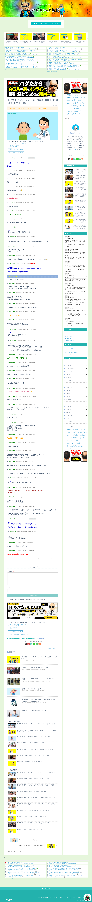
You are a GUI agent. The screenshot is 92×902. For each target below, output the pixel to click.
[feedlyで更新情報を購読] (37, 644)
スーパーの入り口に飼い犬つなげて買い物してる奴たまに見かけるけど (20, 54)
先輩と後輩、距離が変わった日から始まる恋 (58, 862)
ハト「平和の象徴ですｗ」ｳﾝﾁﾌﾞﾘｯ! (12, 63)
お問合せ (79, 897)
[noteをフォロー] (31, 644)
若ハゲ (42, 638)
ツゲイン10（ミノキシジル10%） (73, 108)
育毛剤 (27, 638)
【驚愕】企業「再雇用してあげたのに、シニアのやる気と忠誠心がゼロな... (65, 48)
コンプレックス (12, 638)
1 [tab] (44, 46)
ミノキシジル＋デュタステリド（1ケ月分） (75, 103)
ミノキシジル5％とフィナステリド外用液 (15, 149)
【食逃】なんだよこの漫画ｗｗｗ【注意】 (58, 68)
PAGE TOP (46, 888)
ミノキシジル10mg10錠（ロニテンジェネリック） (17, 143)
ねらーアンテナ (68, 332)
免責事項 (73, 897)
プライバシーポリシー (65, 897)
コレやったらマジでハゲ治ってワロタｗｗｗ (46, 23)
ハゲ (23, 638)
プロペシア (10, 148)
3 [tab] (48, 46)
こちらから (73, 149)
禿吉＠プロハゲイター (76, 133)
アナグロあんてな (68, 336)
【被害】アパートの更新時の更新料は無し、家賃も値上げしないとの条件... (65, 59)
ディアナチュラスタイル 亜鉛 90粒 (74, 110)
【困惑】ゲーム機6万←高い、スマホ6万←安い (59, 60)
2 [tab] (46, 46)
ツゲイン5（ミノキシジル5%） (13, 145)
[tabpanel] (12, 38)
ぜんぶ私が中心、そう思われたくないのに (15, 862)
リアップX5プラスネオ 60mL (72, 111)
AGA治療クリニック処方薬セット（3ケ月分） (76, 97)
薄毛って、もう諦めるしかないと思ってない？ (48, 897)
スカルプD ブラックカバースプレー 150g (75, 113)
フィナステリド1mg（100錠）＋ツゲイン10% (76, 102)
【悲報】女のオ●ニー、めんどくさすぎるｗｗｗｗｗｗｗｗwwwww (19, 57)
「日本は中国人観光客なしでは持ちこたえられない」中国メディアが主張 (20, 48)
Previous (4, 38)
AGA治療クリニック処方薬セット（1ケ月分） (76, 95)
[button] (85, 118)
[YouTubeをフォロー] (28, 644)
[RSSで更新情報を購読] (39, 644)
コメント (10, 571)
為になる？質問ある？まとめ (71, 352)
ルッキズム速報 (68, 354)
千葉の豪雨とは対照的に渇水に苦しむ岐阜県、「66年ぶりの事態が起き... (20, 59)
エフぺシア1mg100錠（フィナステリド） (75, 100)
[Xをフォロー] (26, 644)
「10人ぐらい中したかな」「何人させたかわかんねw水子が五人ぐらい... (20, 66)
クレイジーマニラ (68, 350)
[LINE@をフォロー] (34, 644)
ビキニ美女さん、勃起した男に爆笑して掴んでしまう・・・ (18, 51)
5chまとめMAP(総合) (69, 340)
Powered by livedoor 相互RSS (9, 69)
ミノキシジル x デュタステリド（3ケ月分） (16, 152)
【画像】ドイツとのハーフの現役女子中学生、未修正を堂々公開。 (63, 69)
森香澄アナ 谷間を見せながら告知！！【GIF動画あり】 (17, 53)
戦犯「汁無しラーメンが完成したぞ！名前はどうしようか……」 (18, 64)
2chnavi (66, 334)
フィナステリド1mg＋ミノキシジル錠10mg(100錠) (77, 99)
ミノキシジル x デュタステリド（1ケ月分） (16, 151)
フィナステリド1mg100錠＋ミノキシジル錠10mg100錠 (18, 154)
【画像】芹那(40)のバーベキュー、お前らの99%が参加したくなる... (63, 66)
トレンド (18, 638)
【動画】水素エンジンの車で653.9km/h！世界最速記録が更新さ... (19, 50)
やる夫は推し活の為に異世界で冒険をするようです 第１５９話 (18, 56)
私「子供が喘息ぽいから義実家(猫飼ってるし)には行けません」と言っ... (64, 57)
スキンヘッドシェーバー (72, 114)
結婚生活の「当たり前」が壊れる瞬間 (57, 47)
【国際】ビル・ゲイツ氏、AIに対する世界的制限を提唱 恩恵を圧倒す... (64, 65)
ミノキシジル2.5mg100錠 (12, 146)
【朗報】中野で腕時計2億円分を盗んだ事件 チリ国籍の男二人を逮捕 (64, 63)
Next (87, 38)
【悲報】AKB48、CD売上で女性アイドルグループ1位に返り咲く (19, 60)
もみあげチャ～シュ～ (69, 348)
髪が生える (33, 638)
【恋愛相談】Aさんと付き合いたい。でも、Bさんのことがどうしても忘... (20, 67)
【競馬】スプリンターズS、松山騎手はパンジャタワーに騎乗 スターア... (21, 62)
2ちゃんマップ (68, 338)
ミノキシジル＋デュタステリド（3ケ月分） (75, 105)
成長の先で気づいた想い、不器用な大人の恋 (14, 47)
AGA (38, 638)
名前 (8, 587)
